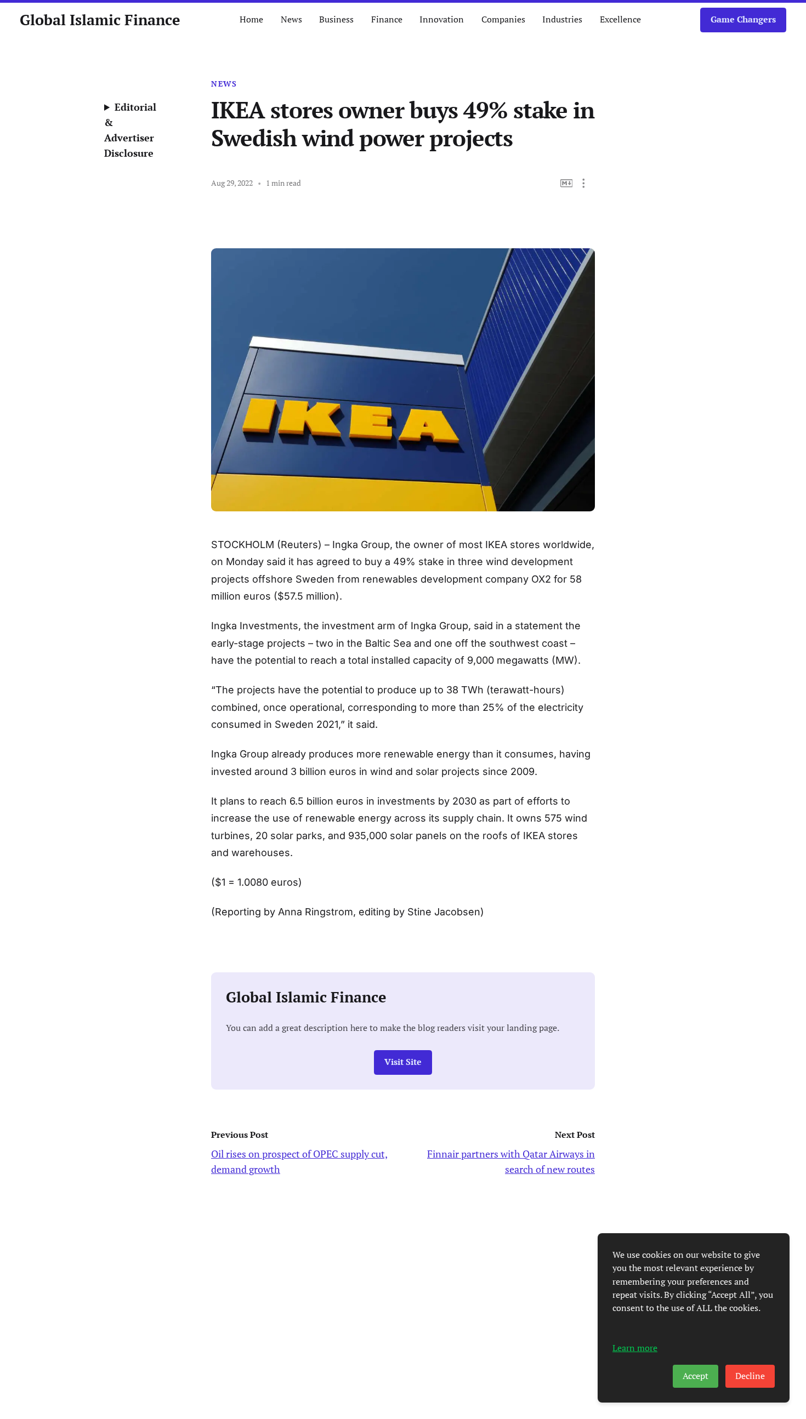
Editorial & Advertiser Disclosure (130, 129)
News (291, 19)
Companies (503, 19)
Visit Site (403, 1062)
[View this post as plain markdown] (566, 183)
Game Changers (743, 19)
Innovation (441, 19)
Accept (695, 1376)
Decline (750, 1376)
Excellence (620, 19)
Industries (562, 19)
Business (336, 19)
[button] (583, 183)
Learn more (634, 1348)
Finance (386, 19)
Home (251, 19)
